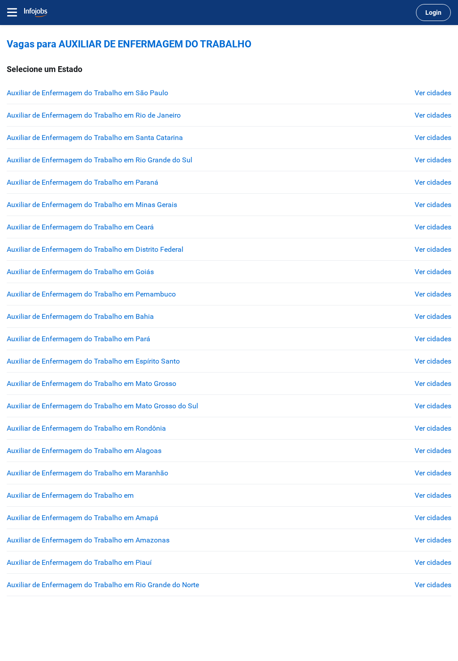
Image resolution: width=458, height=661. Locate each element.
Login (433, 12)
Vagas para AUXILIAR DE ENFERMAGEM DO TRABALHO (129, 44)
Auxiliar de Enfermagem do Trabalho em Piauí (79, 562)
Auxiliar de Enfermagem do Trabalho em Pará (78, 339)
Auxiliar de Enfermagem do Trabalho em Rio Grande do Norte (103, 584)
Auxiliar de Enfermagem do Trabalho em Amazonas (88, 540)
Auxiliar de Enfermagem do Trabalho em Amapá (82, 517)
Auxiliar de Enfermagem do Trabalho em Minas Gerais (92, 204)
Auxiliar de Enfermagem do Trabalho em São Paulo (87, 93)
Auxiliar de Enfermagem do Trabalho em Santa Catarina (95, 137)
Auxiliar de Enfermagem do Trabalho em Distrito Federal (95, 249)
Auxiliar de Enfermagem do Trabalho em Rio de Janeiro (94, 115)
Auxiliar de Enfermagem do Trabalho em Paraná (82, 182)
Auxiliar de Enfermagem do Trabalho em (70, 495)
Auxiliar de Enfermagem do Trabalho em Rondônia (86, 428)
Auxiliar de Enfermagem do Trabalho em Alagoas (84, 450)
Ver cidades (433, 93)
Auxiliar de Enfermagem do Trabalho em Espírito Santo (93, 361)
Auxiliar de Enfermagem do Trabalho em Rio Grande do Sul (99, 160)
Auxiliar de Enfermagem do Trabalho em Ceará (80, 227)
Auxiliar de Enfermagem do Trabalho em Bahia (80, 316)
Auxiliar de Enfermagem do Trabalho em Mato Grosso (91, 383)
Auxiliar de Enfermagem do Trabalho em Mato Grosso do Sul (102, 406)
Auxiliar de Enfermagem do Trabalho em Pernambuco (91, 294)
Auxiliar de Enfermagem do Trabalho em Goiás (80, 271)
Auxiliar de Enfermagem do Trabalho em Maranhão (87, 473)
